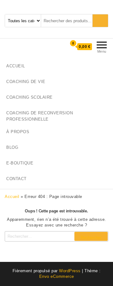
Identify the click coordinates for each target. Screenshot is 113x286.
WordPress (70, 270)
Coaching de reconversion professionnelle (39, 116)
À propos (17, 131)
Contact (16, 178)
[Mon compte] (56, 46)
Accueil (15, 66)
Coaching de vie (26, 81)
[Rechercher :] (56, 236)
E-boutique (19, 163)
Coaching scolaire (29, 97)
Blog (12, 147)
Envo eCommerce (56, 276)
